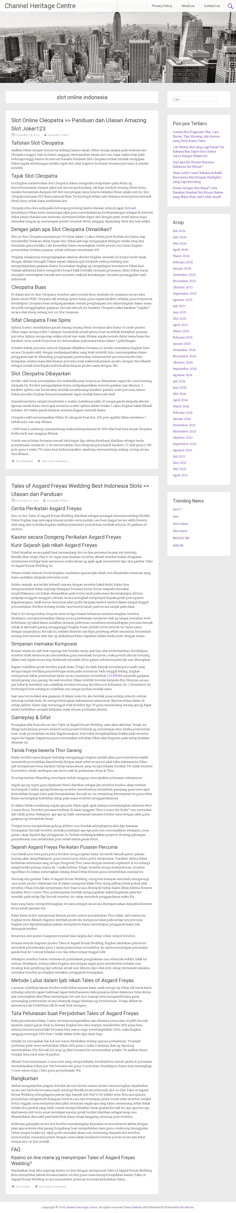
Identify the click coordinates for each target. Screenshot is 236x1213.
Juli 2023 (179, 456)
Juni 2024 (180, 387)
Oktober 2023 (182, 437)
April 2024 (180, 400)
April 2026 (180, 250)
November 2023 (184, 431)
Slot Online (23, 1186)
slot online (180, 524)
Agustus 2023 (182, 450)
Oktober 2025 (183, 287)
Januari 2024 (182, 419)
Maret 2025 (181, 331)
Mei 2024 (179, 394)
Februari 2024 (183, 412)
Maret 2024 (181, 406)
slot (175, 516)
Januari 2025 (182, 343)
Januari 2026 (182, 268)
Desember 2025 (184, 275)
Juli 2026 (179, 231)
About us (188, 6)
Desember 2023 (184, 425)
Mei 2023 (179, 469)
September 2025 (185, 293)
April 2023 (180, 475)
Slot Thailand (24, 461)
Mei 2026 (180, 243)
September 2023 (184, 444)
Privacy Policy (162, 6)
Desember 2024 (184, 350)
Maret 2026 (181, 256)
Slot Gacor (180, 531)
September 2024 (185, 369)
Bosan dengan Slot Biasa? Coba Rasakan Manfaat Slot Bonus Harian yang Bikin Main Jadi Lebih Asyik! (198, 192)
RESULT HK (181, 538)
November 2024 (184, 356)
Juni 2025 (179, 312)
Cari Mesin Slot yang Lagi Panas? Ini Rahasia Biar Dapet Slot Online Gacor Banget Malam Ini (198, 151)
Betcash (130, 208)
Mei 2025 (179, 318)
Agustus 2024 (182, 375)
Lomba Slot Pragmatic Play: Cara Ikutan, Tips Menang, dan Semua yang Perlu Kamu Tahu (196, 136)
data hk (178, 545)
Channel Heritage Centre (40, 6)
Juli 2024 (179, 381)
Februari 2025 (182, 337)
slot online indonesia (55, 461)
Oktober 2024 (183, 362)
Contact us (212, 6)
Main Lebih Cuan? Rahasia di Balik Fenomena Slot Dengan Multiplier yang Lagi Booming (197, 177)
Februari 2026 (183, 262)
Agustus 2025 (182, 300)
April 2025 (180, 325)
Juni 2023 (179, 463)
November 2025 (184, 281)
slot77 (177, 509)
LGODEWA (114, 676)
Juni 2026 (180, 237)
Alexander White (58, 135)
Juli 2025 (179, 306)
